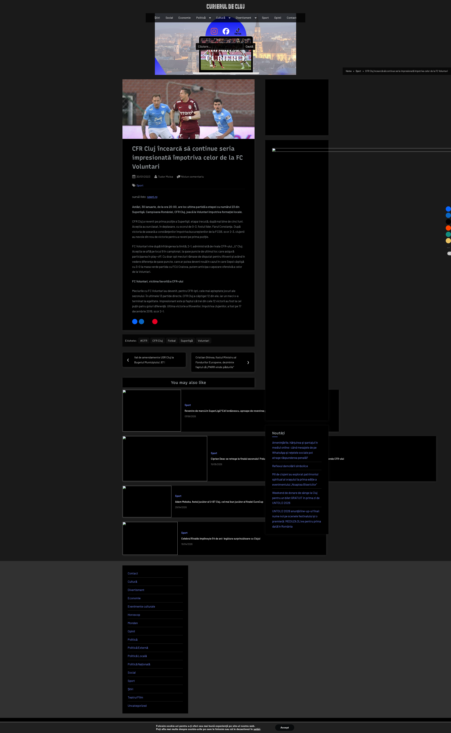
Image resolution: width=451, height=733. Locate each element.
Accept (284, 727)
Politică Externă (138, 647)
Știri (157, 17)
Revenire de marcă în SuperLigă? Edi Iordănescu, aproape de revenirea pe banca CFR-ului (235, 410)
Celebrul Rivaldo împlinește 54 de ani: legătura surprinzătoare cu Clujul (220, 538)
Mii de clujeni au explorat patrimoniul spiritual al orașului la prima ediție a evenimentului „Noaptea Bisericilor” (295, 479)
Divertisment (243, 17)
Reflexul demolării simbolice (290, 466)
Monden (133, 623)
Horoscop (134, 614)
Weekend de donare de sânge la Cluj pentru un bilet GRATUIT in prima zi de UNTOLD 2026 (296, 498)
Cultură (220, 17)
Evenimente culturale (141, 606)
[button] (134, 321)
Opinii (277, 17)
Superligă (187, 340)
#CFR (143, 340)
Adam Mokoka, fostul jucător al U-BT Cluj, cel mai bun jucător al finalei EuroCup (219, 501)
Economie (184, 17)
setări (257, 729)
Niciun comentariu (192, 177)
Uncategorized (137, 705)
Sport (265, 17)
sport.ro (152, 197)
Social (169, 17)
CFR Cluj (157, 340)
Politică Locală (137, 656)
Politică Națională (139, 664)
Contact (291, 17)
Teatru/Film (135, 697)
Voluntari (203, 340)
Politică (201, 17)
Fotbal (172, 340)
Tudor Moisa (165, 176)
